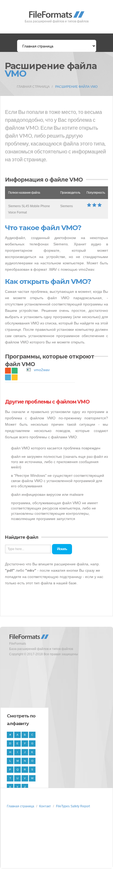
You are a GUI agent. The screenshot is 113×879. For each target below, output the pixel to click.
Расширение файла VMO (76, 87)
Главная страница (33, 87)
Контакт (45, 806)
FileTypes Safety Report (73, 806)
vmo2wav (42, 370)
